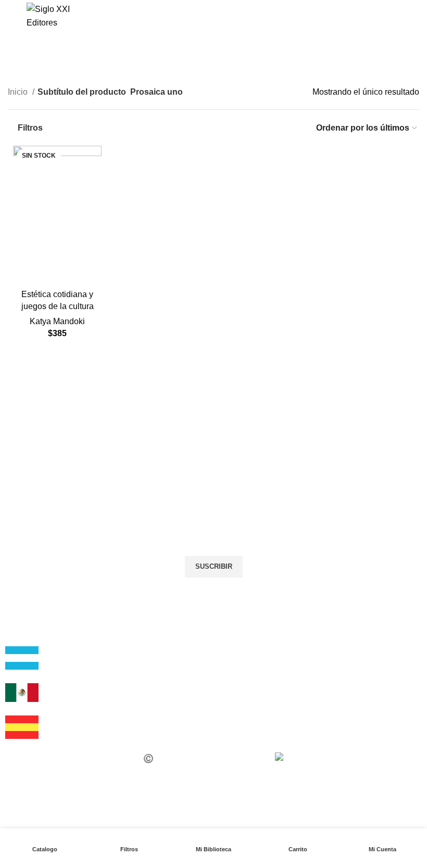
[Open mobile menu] (12, 16)
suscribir (213, 566)
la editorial (32, 639)
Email (23, 519)
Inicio (19, 91)
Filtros (30, 127)
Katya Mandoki (57, 321)
